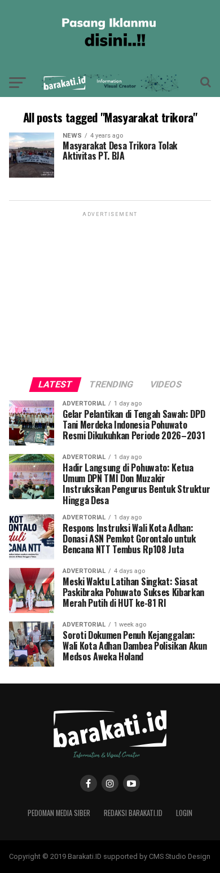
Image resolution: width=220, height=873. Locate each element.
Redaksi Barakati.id (133, 813)
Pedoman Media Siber (59, 813)
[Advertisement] (110, 289)
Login (184, 813)
